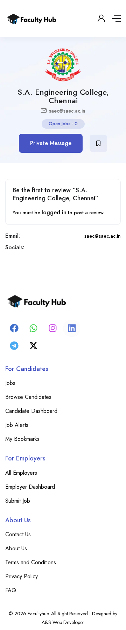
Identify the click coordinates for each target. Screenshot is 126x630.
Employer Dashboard (30, 487)
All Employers (21, 473)
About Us (16, 548)
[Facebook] (14, 328)
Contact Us (18, 534)
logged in (54, 212)
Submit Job (17, 501)
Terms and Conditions (30, 562)
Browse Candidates (28, 397)
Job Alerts (16, 425)
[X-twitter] (33, 346)
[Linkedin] (71, 328)
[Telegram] (14, 346)
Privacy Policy (21, 576)
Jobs (10, 383)
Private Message (50, 143)
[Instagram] (52, 328)
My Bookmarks (22, 439)
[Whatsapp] (33, 328)
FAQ (10, 590)
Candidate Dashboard (31, 411)
